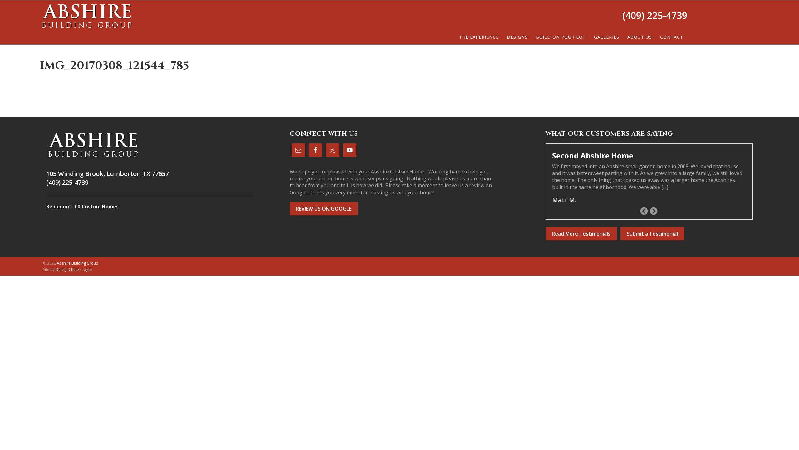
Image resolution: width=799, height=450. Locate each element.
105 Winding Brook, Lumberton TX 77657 (107, 173)
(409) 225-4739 (654, 15)
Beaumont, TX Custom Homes (82, 206)
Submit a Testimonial (652, 233)
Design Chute (67, 269)
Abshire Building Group (87, 16)
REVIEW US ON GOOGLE (323, 208)
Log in (87, 269)
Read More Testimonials (581, 233)
